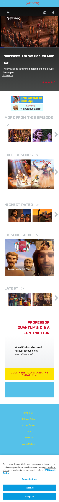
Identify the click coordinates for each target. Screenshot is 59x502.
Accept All (29, 496)
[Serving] (19, 215)
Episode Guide (21, 235)
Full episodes (22, 155)
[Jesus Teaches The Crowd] (19, 135)
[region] (29, 478)
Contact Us (28, 437)
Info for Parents (28, 425)
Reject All (29, 487)
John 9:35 (7, 75)
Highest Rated (22, 205)
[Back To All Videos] (7, 13)
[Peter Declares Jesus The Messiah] (44, 135)
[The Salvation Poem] (19, 299)
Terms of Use (28, 412)
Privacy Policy (28, 418)
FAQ (29, 431)
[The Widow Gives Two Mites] (44, 299)
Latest (14, 288)
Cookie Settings (29, 443)
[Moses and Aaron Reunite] (44, 215)
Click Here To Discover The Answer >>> (29, 374)
